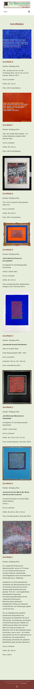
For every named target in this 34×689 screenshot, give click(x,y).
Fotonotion (24, 683)
